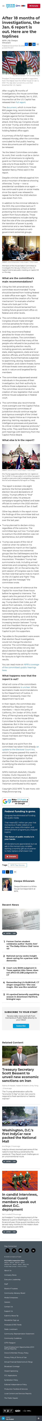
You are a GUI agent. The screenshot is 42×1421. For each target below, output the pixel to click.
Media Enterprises (11, 1298)
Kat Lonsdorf (7, 1214)
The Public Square (11, 1398)
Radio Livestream (11, 1329)
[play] (3, 1418)
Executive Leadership (12, 1280)
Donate (34, 6)
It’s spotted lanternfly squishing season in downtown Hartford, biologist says (22, 996)
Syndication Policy (11, 1380)
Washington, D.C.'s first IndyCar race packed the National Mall (19, 1135)
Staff (6, 1284)
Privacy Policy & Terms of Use (15, 1357)
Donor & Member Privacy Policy (16, 1353)
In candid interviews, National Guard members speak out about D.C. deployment (20, 1202)
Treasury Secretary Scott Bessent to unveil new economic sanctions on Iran (20, 1075)
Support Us (8, 1311)
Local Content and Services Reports (17, 1394)
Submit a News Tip (11, 1316)
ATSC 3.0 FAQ (22, 1266)
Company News (10, 1275)
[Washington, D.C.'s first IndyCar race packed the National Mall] (20, 1116)
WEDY (23, 1262)
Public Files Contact (10, 1266)
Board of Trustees (11, 1289)
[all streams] (39, 1418)
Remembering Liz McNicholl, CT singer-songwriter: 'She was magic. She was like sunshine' (22, 984)
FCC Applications (10, 1375)
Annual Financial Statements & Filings (18, 1362)
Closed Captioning (11, 1371)
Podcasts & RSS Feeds (12, 1325)
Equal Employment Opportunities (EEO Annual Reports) (19, 1348)
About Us (7, 1271)
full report (21, 102)
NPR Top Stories (18, 865)
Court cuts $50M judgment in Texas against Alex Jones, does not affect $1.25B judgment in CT (22, 971)
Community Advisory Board (14, 1293)
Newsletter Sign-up (11, 1320)
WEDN (12, 1262)
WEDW (17, 1262)
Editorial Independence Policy (15, 1385)
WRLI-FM (26, 1264)
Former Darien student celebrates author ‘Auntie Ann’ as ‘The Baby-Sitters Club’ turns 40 (22, 945)
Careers (7, 1302)
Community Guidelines (13, 1338)
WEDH (6, 1262)
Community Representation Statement (19, 1334)
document (11, 107)
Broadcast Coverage (12, 1366)
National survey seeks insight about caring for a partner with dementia (22, 958)
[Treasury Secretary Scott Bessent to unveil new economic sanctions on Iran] (20, 1056)
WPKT (20, 1264)
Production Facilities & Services (16, 1389)
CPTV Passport (10, 1343)
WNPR (14, 1264)
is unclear (25, 687)
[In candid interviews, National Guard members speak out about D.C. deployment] (20, 1181)
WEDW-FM (8, 1264)
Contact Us (8, 1307)
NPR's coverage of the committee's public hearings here (20, 667)
